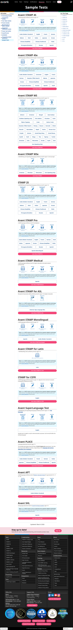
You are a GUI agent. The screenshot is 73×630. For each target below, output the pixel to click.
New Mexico (57, 581)
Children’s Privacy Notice (43, 587)
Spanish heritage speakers (38, 505)
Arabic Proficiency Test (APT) (12, 572)
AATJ (55, 571)
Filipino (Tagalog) (25, 122)
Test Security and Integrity (43, 581)
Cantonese (38, 74)
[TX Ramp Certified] (42, 613)
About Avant (56, 539)
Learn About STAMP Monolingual (37, 342)
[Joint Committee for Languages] (52, 613)
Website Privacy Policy (43, 571)
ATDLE (56, 564)
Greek (38, 122)
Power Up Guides (6, 31)
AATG (56, 560)
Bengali (41, 115)
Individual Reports (42, 553)
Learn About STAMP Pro (37, 254)
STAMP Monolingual (66, 30)
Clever (23, 578)
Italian (36, 38)
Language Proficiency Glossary (26, 563)
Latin (37, 367)
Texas (56, 583)
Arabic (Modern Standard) (26, 34)
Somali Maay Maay (39, 133)
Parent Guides (5, 23)
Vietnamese (35, 140)
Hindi (29, 38)
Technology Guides (7, 16)
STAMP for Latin (66, 32)
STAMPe (8, 546)
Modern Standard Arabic (39, 475)
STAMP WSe (65, 21)
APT (64, 39)
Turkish (53, 137)
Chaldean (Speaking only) (25, 118)
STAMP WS (65, 19)
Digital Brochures (26, 568)
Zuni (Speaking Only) (37, 144)
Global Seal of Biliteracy (27, 546)
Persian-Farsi (52, 129)
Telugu (34, 137)
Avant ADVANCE (41, 560)
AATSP (56, 562)
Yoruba (42, 140)
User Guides (24, 555)
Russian (41, 45)
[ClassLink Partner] (31, 613)
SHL (64, 41)
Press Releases (41, 541)
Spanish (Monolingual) (37, 250)
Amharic (22, 115)
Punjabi (21, 133)
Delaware (57, 578)
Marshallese (30, 129)
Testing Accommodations (43, 583)
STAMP (7, 539)
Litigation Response (42, 548)
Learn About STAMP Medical (37, 284)
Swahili (21, 137)
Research (40, 555)
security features (24, 30)
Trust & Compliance (58, 550)
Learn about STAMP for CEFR (37, 401)
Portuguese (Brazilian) (26, 45)
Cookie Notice (51, 621)
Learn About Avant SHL (37, 518)
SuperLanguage (66, 35)
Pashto (44, 129)
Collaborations (57, 558)
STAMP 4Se (65, 17)
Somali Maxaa (51, 133)
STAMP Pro (65, 24)
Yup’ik (53, 85)
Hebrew (22, 38)
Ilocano (41, 126)
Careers (55, 546)
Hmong (35, 126)
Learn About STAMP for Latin (37, 370)
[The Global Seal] (21, 613)
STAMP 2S (64, 22)
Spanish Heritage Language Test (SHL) (12, 569)
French (45, 34)
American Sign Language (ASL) (37, 309)
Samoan (29, 133)
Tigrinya (46, 137)
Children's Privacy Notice (43, 624)
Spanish (52, 45)
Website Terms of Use (38, 621)
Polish (52, 41)
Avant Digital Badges (26, 541)
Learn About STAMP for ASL (37, 313)
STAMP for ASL (65, 28)
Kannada (48, 126)
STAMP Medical (65, 26)
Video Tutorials (25, 560)
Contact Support (32, 605)
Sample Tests (5, 40)
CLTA (56, 566)
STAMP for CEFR (66, 33)
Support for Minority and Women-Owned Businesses (44, 578)
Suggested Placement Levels (6, 28)
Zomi (54, 140)
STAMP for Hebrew (10, 559)
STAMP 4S (64, 15)
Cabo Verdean (51, 115)
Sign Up (58, 531)
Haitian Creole (50, 122)
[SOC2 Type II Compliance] (10, 614)
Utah (56, 585)
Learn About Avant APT (37, 496)
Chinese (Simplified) (25, 41)
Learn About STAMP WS (37, 147)
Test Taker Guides (6, 21)
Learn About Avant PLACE (37, 465)
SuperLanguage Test (10, 566)
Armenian (31, 115)
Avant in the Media (42, 544)
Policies (39, 568)
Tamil (27, 137)
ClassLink (24, 580)
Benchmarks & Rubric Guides (6, 25)
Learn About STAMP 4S (37, 48)
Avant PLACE (9, 564)
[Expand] (1, 16)
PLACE (64, 37)
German (53, 34)
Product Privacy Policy (43, 585)
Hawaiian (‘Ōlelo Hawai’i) (33, 78)
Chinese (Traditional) (41, 41)
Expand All (12, 13)
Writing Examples (26, 558)
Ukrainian (21, 140)
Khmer (54, 126)
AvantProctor (5, 33)
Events (23, 570)
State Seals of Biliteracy (27, 544)
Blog (39, 539)
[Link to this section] (17, 15)
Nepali (37, 129)
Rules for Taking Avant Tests (44, 575)
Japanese (44, 38)
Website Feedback (58, 553)
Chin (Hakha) (38, 118)
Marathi (21, 129)
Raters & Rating (57, 548)
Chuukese (47, 118)
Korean (53, 38)
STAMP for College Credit (27, 539)
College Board (58, 569)
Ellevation (24, 582)
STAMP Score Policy (42, 573)
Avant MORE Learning (42, 562)
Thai (40, 137)
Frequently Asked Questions (6, 37)
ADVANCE (4, 35)
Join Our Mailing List (54, 599)
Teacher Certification (26, 548)
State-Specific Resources (27, 565)
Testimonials (56, 544)
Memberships (57, 574)
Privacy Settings (4, 628)
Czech (54, 118)
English (38, 34)
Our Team (56, 541)
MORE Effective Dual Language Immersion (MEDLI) (44, 565)
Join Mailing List (41, 546)
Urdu (28, 140)
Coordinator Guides (5, 18)
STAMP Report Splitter (11, 581)
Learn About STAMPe (37, 88)
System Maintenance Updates (26, 573)
